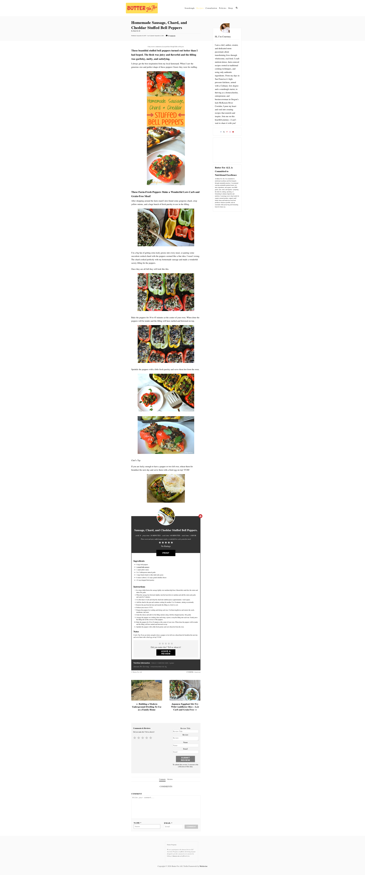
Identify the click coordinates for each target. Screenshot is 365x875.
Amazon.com (176, 856)
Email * (168, 823)
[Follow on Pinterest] (227, 132)
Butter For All (136, 31)
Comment (136, 793)
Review (185, 734)
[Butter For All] (142, 8)
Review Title (185, 728)
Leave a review (166, 652)
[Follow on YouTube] (233, 132)
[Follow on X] (224, 132)
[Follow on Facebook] (221, 132)
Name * (137, 822)
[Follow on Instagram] (230, 132)
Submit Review (185, 759)
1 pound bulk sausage (142, 567)
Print (165, 553)
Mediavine (203, 866)
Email (185, 748)
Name (185, 742)
